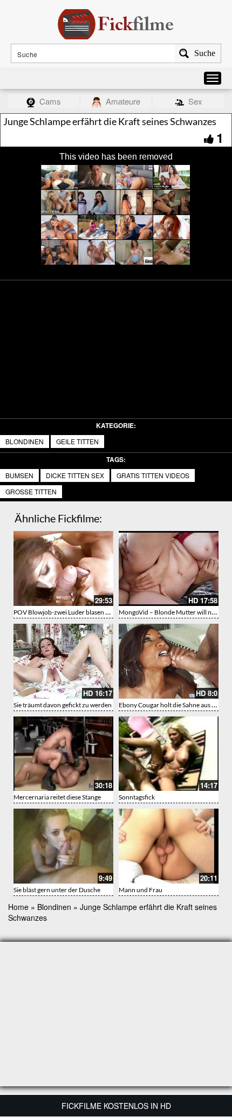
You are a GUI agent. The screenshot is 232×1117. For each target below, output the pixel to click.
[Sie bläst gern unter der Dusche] (63, 846)
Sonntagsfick (137, 797)
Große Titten (31, 491)
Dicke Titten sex (75, 475)
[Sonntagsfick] (169, 753)
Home (18, 906)
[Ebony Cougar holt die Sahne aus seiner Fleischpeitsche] (169, 661)
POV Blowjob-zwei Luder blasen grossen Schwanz (83, 612)
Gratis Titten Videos (153, 475)
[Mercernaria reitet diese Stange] (63, 753)
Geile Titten (77, 441)
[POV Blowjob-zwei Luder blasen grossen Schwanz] (63, 568)
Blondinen (24, 441)
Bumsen (19, 475)
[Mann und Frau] (169, 846)
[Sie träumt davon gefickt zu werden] (63, 661)
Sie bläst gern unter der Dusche (56, 890)
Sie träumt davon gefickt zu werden (62, 705)
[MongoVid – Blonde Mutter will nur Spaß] (169, 568)
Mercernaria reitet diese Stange (57, 797)
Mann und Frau (140, 890)
